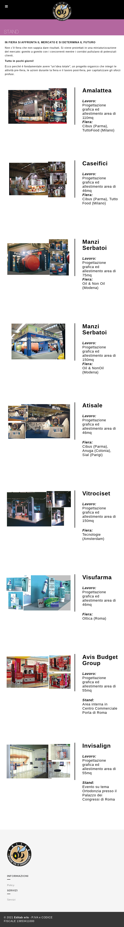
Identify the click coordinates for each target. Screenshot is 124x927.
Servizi (11, 899)
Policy (11, 885)
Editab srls (21, 917)
